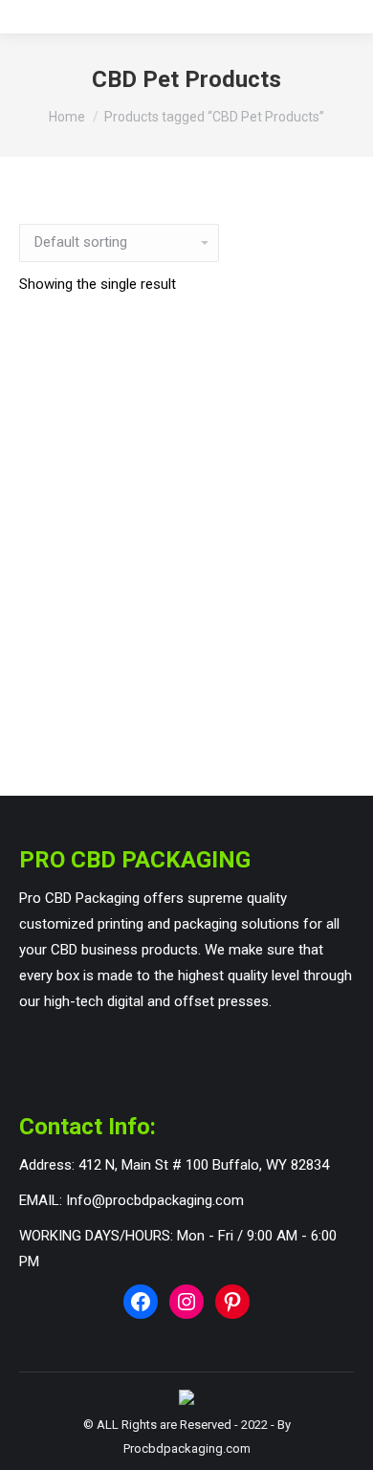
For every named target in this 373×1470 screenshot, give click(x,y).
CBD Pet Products (186, 711)
